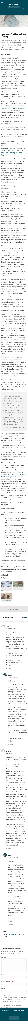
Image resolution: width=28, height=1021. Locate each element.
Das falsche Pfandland (6, 600)
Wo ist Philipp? (14, 4)
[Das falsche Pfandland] (6, 596)
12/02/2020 (13, 677)
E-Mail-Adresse (7, 981)
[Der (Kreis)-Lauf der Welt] (6, 584)
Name (3, 974)
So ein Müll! (16, 589)
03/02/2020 (11, 629)
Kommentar (5, 957)
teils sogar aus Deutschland (15, 447)
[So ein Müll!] (18, 584)
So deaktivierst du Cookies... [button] (18, 1014)
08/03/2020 (11, 753)
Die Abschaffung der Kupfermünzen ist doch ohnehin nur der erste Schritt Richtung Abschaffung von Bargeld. (13, 474)
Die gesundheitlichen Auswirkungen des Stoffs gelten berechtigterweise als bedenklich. (12, 152)
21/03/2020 (13, 857)
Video (7, 163)
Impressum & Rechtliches (14, 11)
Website (4, 988)
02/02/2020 (4, 31)
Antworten (24, 618)
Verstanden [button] (14, 1018)
